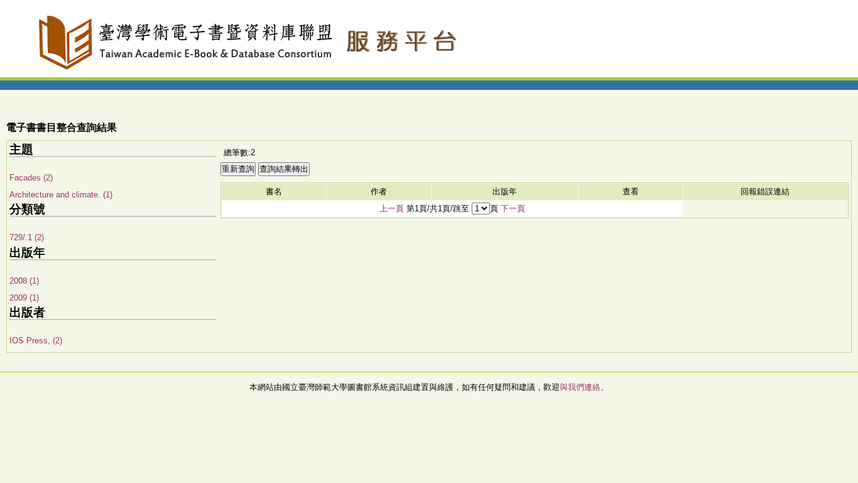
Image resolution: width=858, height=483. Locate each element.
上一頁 (391, 208)
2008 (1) (24, 281)
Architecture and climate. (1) (60, 194)
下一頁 (513, 208)
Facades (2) (31, 177)
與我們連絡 (580, 387)
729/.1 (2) (26, 237)
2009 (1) (24, 298)
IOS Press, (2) (35, 340)
